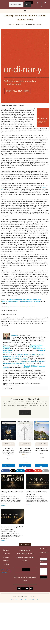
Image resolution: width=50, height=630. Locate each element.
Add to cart (8, 465)
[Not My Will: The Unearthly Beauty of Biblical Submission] (25, 430)
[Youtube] (11, 388)
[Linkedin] (9, 388)
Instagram (42, 366)
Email (41, 562)
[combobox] (16, 4)
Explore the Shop (25, 413)
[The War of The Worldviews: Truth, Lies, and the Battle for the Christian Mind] (8, 430)
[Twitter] (5, 388)
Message (42, 566)
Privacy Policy (28, 599)
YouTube (6, 368)
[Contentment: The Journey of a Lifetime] (41, 430)
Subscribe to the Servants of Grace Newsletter (6, 570)
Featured (40, 24)
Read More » (3, 505)
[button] (25, 11)
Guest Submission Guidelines (17, 599)
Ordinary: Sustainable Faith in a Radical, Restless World (19, 307)
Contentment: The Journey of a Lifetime (15, 358)
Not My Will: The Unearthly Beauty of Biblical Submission (25, 450)
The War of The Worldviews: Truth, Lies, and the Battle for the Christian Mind (8, 452)
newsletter (26, 368)
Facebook (27, 366)
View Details (8, 462)
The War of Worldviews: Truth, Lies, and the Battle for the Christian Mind (23, 355)
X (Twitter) (34, 366)
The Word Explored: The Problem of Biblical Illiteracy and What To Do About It (24, 362)
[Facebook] (3, 388)
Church (36, 24)
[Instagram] (7, 388)
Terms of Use (36, 599)
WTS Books (37, 301)
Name (41, 557)
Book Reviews (30, 24)
